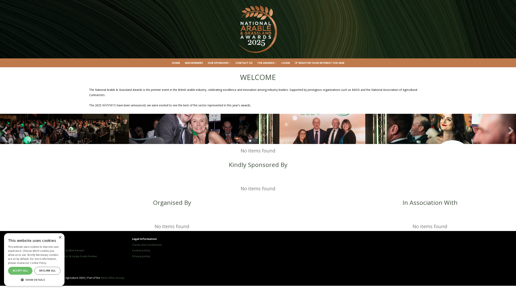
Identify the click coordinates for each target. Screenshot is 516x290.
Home (176, 63)
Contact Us (244, 63)
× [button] (59, 237)
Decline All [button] (47, 270)
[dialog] (34, 259)
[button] (34, 279)
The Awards (266, 63)
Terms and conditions (147, 244)
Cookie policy (141, 250)
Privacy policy (141, 256)
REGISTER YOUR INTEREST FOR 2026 (321, 63)
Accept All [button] (20, 270)
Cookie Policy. (38, 263)
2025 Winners (194, 63)
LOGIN (285, 63)
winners (109, 105)
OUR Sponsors (218, 63)
